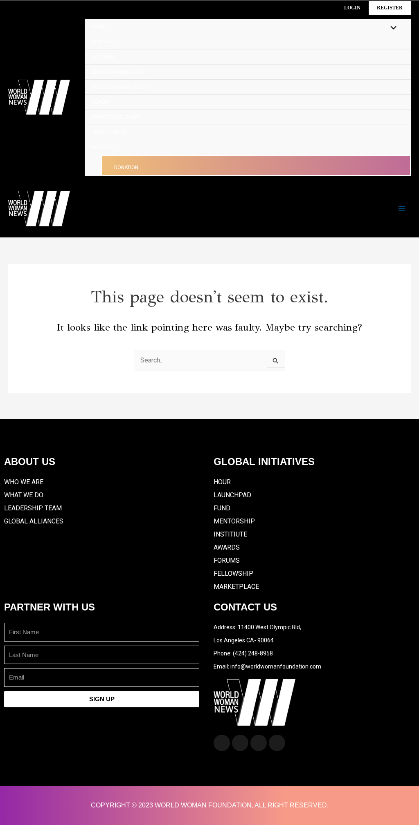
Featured (104, 42)
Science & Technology (120, 87)
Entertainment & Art (119, 72)
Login (352, 8)
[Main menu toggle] (402, 209)
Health (100, 102)
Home (99, 26)
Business (103, 57)
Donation (126, 167)
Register (390, 8)
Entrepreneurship (115, 117)
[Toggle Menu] (392, 28)
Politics (102, 147)
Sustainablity (110, 132)
